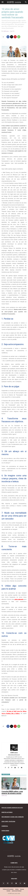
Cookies (17, 889)
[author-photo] (14, 750)
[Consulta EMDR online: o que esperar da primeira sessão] (14, 778)
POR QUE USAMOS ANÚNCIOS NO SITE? (12, 807)
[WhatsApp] (18, 36)
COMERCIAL (5, 826)
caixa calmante (18, 599)
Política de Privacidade (8, 889)
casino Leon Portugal (16, 890)
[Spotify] (15, 768)
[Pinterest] (15, 36)
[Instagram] (9, 768)
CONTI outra (6, 31)
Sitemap (22, 889)
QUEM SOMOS (5, 830)
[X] (11, 36)
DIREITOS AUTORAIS (7, 812)
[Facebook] (8, 36)
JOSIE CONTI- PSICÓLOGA (8, 821)
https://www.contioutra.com (14, 754)
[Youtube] (22, 768)
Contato (8, 890)
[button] (2, 2)
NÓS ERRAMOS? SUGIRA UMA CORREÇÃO (13, 817)
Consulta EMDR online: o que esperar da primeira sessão (12, 792)
